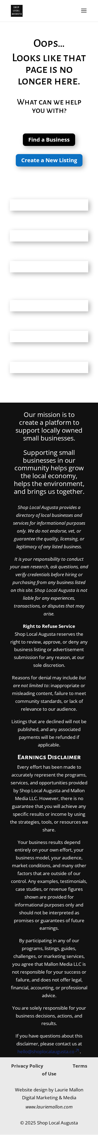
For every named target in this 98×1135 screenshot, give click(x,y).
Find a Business (49, 139)
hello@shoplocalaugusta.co (45, 1051)
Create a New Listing (49, 160)
